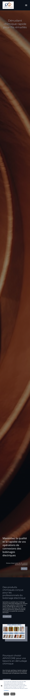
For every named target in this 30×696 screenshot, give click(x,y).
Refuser (13, 694)
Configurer (6, 690)
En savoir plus (7, 616)
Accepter (6, 694)
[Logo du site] (8, 5)
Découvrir (24, 568)
